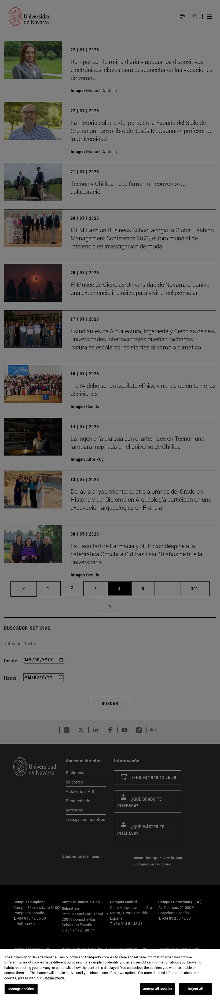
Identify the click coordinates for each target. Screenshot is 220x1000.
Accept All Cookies (157, 988)
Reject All (195, 988)
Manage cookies (21, 988)
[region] (110, 974)
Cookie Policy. (54, 978)
